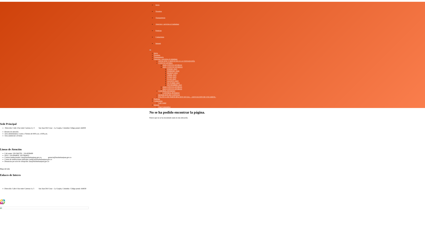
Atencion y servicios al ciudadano (167, 24)
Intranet (158, 43)
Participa (159, 31)
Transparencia (160, 18)
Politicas (3, 139)
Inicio (157, 5)
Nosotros (159, 11)
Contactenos (160, 37)
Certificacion (4, 143)
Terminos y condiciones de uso (11, 196)
